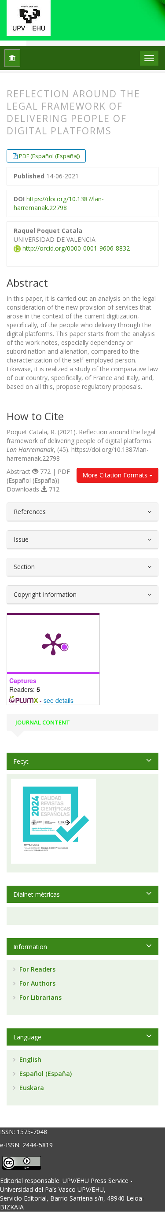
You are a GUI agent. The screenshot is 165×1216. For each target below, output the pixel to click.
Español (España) (45, 1073)
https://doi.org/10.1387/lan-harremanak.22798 (59, 203)
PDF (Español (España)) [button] (49, 156)
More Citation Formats (115, 475)
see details (58, 700)
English (29, 1059)
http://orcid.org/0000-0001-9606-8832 (75, 248)
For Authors (36, 983)
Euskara (31, 1087)
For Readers (36, 969)
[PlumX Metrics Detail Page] (53, 643)
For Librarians (40, 997)
